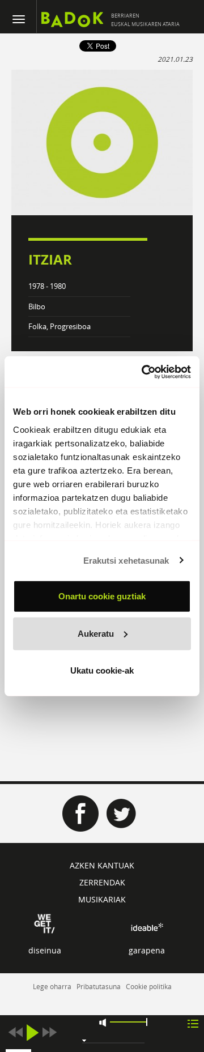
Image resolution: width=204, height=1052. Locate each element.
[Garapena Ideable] (147, 927)
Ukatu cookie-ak (102, 670)
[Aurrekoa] (15, 1032)
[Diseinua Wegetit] (44, 922)
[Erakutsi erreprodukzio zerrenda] (193, 1023)
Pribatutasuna (98, 986)
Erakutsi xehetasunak (126, 560)
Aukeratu (96, 633)
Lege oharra (52, 986)
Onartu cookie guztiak (102, 596)
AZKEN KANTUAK (102, 865)
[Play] (32, 1032)
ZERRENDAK (102, 882)
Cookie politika (149, 986)
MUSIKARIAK (102, 899)
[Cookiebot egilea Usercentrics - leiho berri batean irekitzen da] (144, 371)
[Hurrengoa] (49, 1032)
